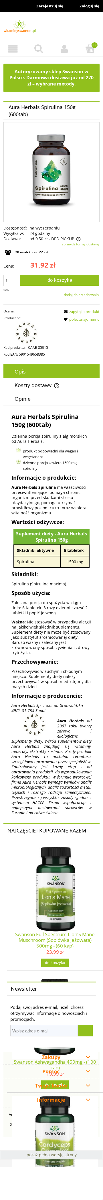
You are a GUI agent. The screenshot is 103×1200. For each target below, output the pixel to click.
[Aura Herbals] (30, 333)
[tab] (51, 371)
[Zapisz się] (85, 1030)
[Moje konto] (64, 49)
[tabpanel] (51, 614)
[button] (13, 49)
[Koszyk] (90, 48)
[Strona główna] (51, 27)
